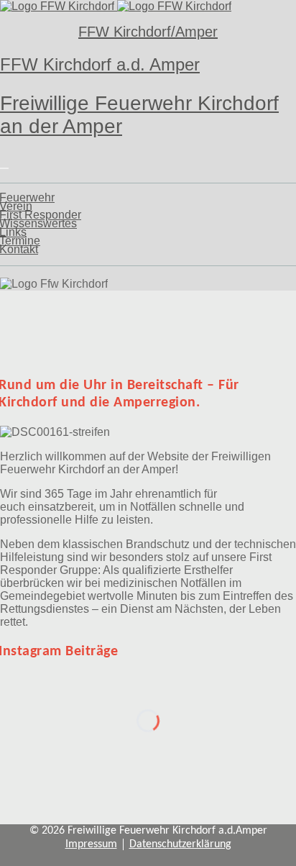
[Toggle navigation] (4, 168)
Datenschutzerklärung (180, 844)
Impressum (91, 844)
